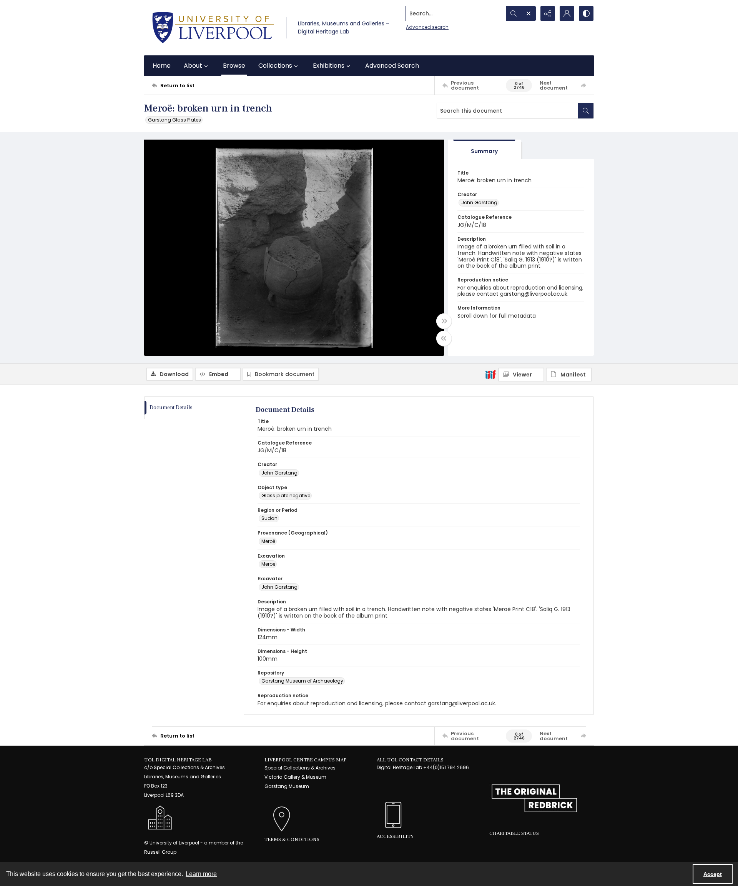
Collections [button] (275, 65)
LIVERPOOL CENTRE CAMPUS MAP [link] (305, 760)
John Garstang (479, 202)
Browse (234, 65)
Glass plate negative (285, 495)
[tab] (484, 149)
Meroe (268, 564)
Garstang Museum (286, 786)
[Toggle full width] (444, 321)
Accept (712, 874)
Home (162, 65)
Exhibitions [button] (328, 65)
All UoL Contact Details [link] (410, 760)
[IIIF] (490, 374)
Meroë (268, 541)
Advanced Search (392, 65)
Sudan (269, 518)
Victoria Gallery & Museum (295, 777)
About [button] (193, 65)
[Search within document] (585, 110)
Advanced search (427, 27)
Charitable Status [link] (514, 833)
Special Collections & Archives (300, 767)
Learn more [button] (201, 874)
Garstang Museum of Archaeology (302, 681)
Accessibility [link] (395, 836)
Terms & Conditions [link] (291, 839)
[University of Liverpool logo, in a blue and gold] (213, 28)
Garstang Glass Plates (174, 120)
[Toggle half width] (444, 338)
